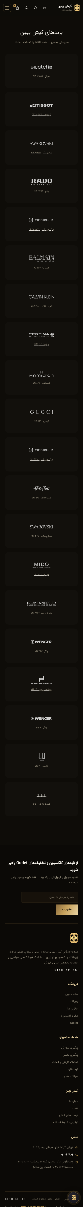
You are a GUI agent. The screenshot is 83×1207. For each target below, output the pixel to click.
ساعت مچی (71, 994)
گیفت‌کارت (72, 1069)
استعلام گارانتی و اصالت (65, 1062)
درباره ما (73, 1101)
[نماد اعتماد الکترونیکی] (68, 1177)
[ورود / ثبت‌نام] (26, 8)
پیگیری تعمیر (70, 1055)
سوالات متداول (70, 1076)
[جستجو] (35, 8)
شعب (75, 1108)
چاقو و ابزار (72, 1009)
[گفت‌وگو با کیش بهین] (73, 1197)
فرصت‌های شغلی (68, 1115)
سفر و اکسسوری (69, 1016)
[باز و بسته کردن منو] (7, 8)
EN (44, 7)
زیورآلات (73, 1002)
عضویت (67, 909)
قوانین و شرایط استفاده (65, 1122)
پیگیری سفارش (69, 1048)
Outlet (74, 1023)
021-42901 (66, 1154)
